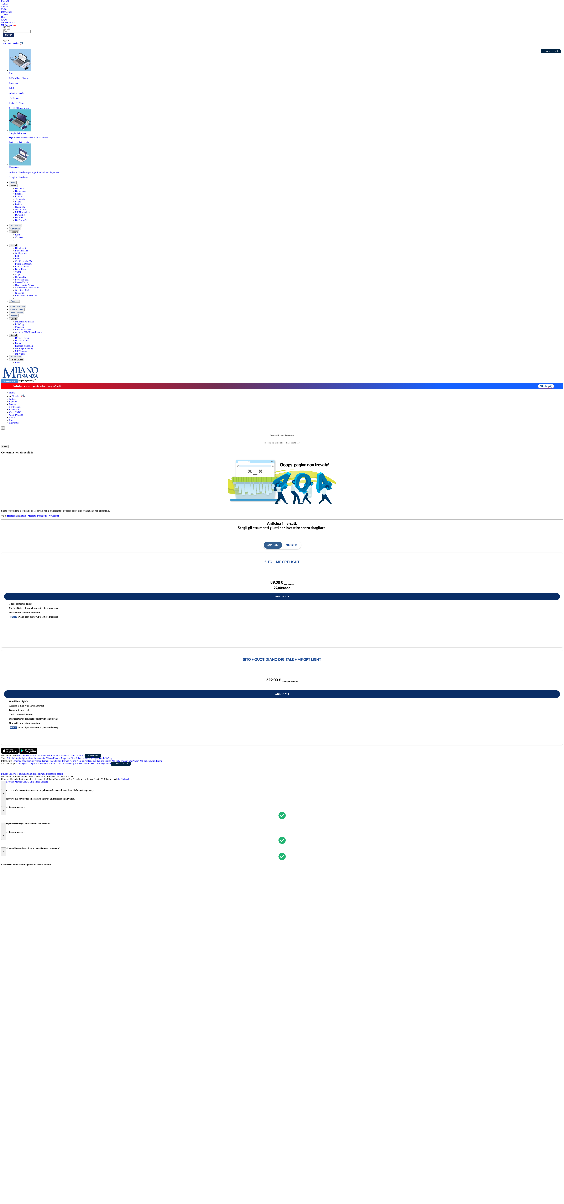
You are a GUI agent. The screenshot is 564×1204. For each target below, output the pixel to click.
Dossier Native (22, 340)
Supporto (14, 232)
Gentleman (15, 229)
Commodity (20, 277)
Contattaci (20, 237)
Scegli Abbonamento (19, 108)
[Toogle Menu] (8, 28)
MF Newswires (22, 212)
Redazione (93, 755)
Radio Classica (16, 313)
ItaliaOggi (19, 324)
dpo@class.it (123, 779)
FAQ (17, 234)
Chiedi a (543, 386)
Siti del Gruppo (16, 360)
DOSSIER (20, 215)
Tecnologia (20, 199)
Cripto (18, 274)
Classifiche (20, 207)
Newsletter (14, 422)
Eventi (18, 362)
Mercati (13, 245)
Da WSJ (19, 217)
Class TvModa (16, 415)
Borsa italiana (21, 250)
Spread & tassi (21, 279)
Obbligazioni (21, 253)
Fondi (18, 258)
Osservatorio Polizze (24, 285)
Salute (18, 201)
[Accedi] (35, 381)
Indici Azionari (22, 266)
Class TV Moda (63, 763)
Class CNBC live (17, 306)
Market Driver (21, 282)
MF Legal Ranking (24, 348)
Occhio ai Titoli (22, 290)
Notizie (13, 186)
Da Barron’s (20, 220)
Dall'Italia (19, 188)
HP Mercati (20, 248)
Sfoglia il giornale (25, 381)
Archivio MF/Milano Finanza (28, 332)
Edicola (13, 319)
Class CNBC (15, 412)
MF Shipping (21, 351)
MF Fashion (15, 226)
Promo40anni (9, 381)
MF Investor (15, 357)
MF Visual (20, 354)
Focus (18, 343)
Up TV (74, 763)
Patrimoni (14, 301)
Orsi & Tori (20, 209)
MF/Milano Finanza (24, 321)
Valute (18, 272)
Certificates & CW (23, 261)
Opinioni (13, 401)
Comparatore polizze (45, 763)
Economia (20, 196)
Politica (18, 204)
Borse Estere (21, 269)
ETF (17, 256)
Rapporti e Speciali (24, 346)
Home (12, 182)
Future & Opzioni (23, 264)
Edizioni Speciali (23, 329)
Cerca (8, 35)
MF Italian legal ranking (102, 763)
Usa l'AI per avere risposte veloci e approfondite (37, 386)
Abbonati (282, 596)
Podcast (13, 316)
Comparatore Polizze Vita (27, 287)
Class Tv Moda (16, 310)
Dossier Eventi (22, 338)
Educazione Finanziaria (26, 295)
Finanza (18, 193)
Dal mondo (20, 191)
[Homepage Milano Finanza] (20, 378)
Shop (11, 420)
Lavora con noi (551, 51)
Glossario (19, 293)
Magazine (19, 327)
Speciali (13, 335)
